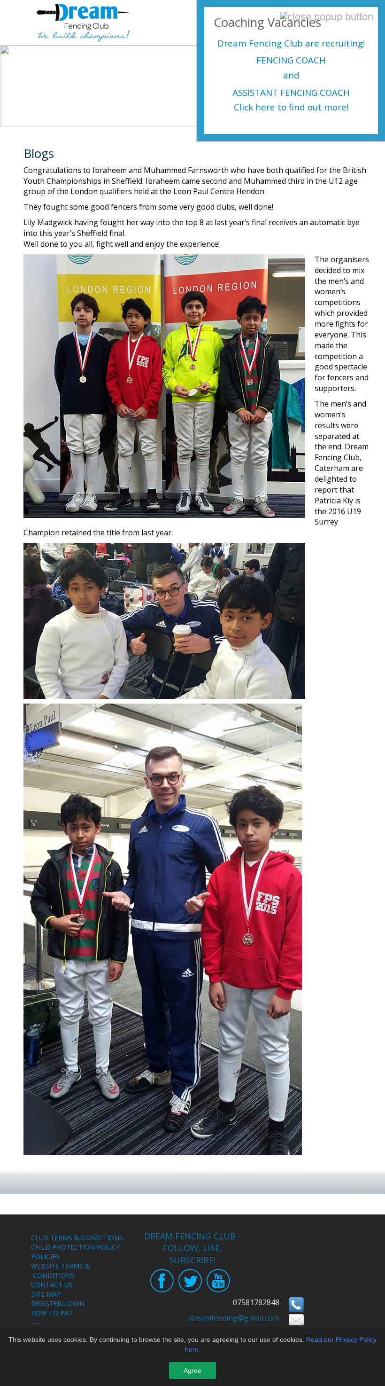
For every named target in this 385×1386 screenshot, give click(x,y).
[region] (192, 85)
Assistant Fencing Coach (291, 92)
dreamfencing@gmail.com (234, 1318)
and (291, 75)
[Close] (326, 17)
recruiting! (342, 43)
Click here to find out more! (291, 107)
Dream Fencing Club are (268, 43)
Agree (192, 1370)
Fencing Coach (291, 60)
